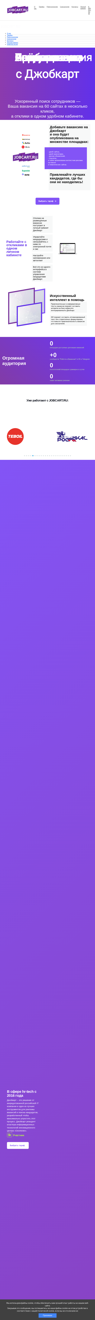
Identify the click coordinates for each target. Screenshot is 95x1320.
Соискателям (64, 7)
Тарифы (41, 7)
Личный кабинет (83, 7)
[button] (47, 201)
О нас (35, 7)
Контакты (75, 7)
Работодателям (52, 7)
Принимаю (47, 1315)
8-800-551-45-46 (89, 10)
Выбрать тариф (17, 1145)
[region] (47, 84)
